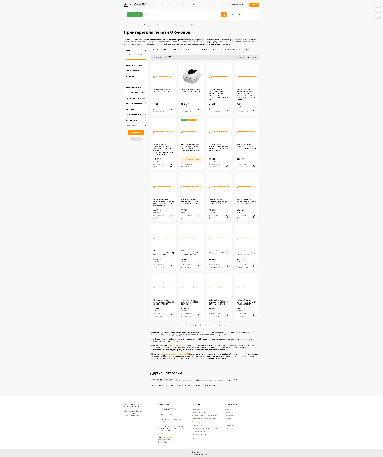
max (140, 453)
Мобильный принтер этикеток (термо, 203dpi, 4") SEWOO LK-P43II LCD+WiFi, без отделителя (219, 147)
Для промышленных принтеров (209, 380)
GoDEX (165, 49)
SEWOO (186, 49)
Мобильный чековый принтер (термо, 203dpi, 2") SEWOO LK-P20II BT (246, 302)
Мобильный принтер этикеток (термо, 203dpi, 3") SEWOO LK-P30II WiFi (247, 253)
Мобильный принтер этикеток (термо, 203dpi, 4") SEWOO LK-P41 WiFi (247, 202)
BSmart (155, 49)
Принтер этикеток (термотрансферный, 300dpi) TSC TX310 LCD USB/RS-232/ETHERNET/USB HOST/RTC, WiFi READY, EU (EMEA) (247, 94)
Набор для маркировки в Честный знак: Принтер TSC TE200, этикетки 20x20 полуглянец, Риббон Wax (191, 147)
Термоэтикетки (197, 409)
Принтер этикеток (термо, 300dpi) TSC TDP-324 (163, 90)
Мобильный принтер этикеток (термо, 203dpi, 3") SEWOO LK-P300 (191, 302)
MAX (378, 10)
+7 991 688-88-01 (236, 5)
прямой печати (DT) (176, 345)
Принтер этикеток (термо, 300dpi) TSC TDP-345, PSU (190, 90)
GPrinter (176, 49)
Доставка (175, 5)
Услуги (165, 5)
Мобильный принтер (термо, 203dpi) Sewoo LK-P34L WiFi (219, 252)
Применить (136, 132)
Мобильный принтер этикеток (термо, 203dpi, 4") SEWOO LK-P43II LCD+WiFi (247, 146)
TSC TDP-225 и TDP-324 (161, 380)
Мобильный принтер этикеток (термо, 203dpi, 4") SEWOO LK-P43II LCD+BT (191, 202)
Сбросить (136, 139)
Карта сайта (162, 442)
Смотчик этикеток (198, 431)
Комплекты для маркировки (231, 49)
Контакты (206, 5)
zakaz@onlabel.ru (167, 414)
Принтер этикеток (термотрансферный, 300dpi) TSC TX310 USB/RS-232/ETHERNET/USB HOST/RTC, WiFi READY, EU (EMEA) (219, 94)
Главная (126, 25)
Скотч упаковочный (199, 435)
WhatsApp (378, 4)
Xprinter (204, 49)
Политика (199, 453)
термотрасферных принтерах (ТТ (174, 354)
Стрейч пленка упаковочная (202, 438)
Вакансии (217, 5)
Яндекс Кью (125, 453)
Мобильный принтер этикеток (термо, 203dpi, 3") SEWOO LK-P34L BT (191, 253)
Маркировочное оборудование (143, 25)
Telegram (378, 15)
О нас (227, 422)
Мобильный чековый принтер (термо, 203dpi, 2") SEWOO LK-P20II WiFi (219, 302)
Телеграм (135, 453)
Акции (156, 5)
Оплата (186, 5)
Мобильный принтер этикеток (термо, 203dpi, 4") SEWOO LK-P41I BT (219, 202)
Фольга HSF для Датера (162, 385)
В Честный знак (197, 425)
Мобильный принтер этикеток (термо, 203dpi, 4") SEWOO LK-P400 (163, 253)
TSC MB (197, 385)
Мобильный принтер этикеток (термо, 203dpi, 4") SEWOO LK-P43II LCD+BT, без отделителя (163, 203)
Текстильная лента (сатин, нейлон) (204, 428)
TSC (195, 49)
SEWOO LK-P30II (183, 385)
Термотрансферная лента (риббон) (204, 419)
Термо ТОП (232, 380)
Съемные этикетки (184, 380)
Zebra (214, 49)
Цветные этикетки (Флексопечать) (204, 415)
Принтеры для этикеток (165, 25)
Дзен (130, 453)
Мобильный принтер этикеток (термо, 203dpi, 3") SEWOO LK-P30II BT (163, 302)
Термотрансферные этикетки (202, 412)
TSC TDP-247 (210, 385)
